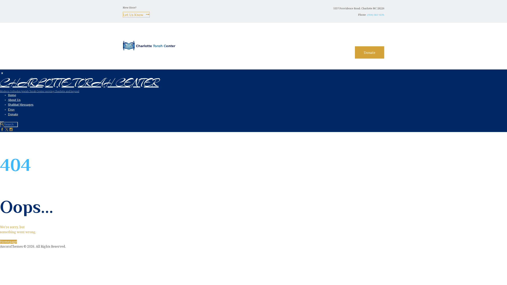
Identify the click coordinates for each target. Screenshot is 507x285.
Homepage (8, 242)
